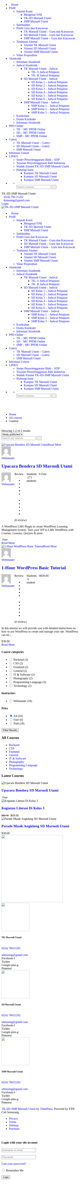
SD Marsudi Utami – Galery (33, 146)
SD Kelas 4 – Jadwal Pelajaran (49, 92)
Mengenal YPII (33, 14)
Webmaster (22, 701)
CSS (18, 663)
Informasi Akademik (28, 61)
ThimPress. (46, 1108)
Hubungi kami (24, 169)
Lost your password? (13, 1163)
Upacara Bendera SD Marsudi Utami (36, 466)
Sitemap (13, 1125)
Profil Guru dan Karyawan (32, 28)
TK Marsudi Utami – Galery (33, 142)
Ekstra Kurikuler (26, 119)
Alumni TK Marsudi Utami (40, 45)
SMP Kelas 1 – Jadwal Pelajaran (50, 105)
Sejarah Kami (24, 11)
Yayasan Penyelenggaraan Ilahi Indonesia (40, 163)
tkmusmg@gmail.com (17, 200)
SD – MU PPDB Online (30, 132)
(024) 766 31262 (13, 196)
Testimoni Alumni (26, 41)
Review (19, 474)
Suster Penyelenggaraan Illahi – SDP (38, 159)
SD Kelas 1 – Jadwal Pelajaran (49, 82)
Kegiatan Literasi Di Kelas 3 (22, 808)
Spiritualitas (23, 24)
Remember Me (14, 1170)
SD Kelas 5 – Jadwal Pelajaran (49, 95)
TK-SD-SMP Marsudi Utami (18, 1108)
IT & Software (24, 674)
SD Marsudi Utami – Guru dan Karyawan (48, 35)
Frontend (20, 667)
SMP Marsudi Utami (36, 21)
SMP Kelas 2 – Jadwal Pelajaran (50, 109)
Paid (19, 723)
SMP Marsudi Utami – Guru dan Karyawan (49, 38)
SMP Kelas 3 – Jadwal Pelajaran (50, 112)
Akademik (15, 58)
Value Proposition (26, 55)
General (20, 670)
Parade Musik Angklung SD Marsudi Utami (35, 826)
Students (32, 474)
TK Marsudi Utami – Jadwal (40, 68)
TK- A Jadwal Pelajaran (45, 72)
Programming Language (29, 682)
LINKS (13, 156)
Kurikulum (22, 115)
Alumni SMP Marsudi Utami (41, 51)
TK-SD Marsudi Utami (37, 18)
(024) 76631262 (10, 948)
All (18, 716)
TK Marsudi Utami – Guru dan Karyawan (48, 31)
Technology (22, 685)
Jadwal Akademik (26, 65)
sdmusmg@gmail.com (14, 954)
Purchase (14, 1128)
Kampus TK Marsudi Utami (40, 173)
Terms (12, 1122)
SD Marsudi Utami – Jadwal (40, 78)
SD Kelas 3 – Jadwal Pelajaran (49, 88)
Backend (20, 659)
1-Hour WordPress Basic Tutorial (33, 567)
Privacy (13, 1118)
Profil (12, 8)
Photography (23, 678)
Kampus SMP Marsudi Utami (41, 179)
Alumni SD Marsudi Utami (40, 48)
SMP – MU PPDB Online (31, 136)
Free (18, 719)
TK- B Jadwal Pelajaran (45, 75)
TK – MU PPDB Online (30, 129)
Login (5, 203)
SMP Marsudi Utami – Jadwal (41, 102)
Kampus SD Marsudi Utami (40, 176)
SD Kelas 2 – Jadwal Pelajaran (49, 85)
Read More (54, 444)
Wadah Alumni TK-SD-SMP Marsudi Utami (42, 166)
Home (14, 4)
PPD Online (16, 126)
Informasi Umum (19, 152)
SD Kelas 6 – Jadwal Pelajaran (49, 99)
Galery (13, 139)
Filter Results (10, 730)
